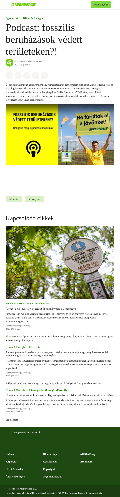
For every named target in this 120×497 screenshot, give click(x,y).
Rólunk (10, 454)
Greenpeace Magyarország (29, 61)
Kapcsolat (11, 461)
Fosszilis (35, 347)
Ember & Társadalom (18, 303)
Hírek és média (14, 469)
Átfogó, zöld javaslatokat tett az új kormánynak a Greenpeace (41, 308)
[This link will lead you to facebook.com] (7, 444)
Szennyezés (42, 303)
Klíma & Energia (33, 18)
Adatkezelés (50, 461)
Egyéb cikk (12, 18)
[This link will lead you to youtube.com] (20, 444)
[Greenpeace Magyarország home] (23, 4)
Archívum (86, 461)
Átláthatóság (87, 454)
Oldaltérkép (50, 454)
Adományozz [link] (100, 4)
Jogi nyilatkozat (52, 476)
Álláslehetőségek (15, 476)
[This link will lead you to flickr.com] (26, 444)
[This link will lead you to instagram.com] (14, 444)
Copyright (49, 469)
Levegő (50, 390)
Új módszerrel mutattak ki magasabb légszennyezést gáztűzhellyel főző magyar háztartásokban (59, 395)
